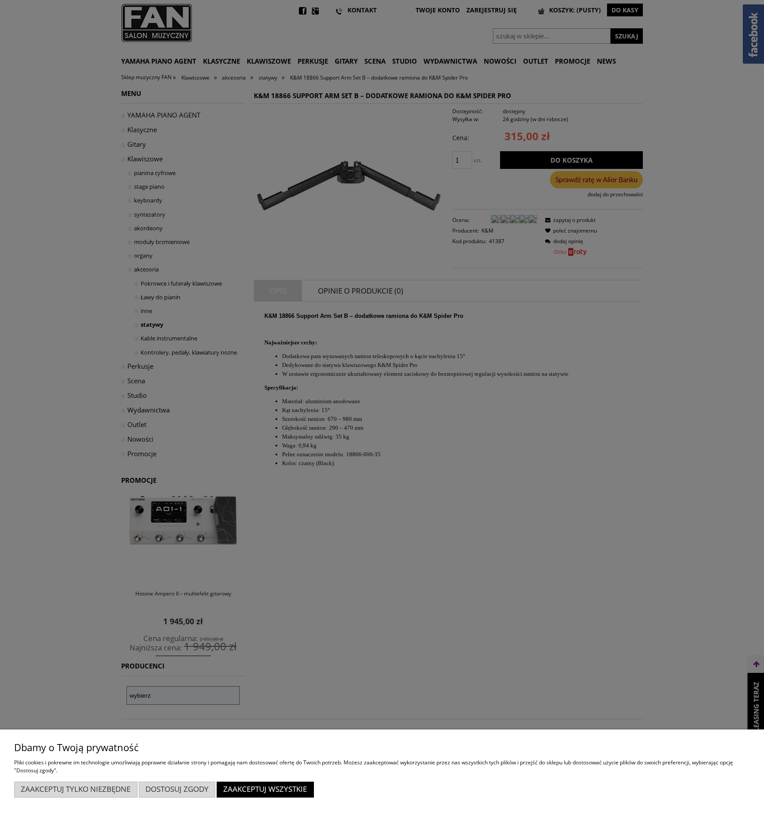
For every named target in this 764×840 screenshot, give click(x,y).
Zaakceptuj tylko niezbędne (75, 789)
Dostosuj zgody (177, 789)
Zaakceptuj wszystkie (265, 789)
